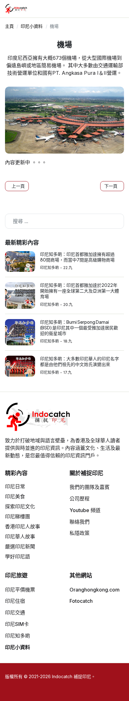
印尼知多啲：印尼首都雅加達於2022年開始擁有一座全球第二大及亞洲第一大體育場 (79, 290)
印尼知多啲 (49, 267)
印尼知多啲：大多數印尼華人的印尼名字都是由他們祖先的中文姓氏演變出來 (79, 361)
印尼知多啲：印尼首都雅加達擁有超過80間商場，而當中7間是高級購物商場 (77, 256)
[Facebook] (107, 11)
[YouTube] (91, 11)
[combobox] (64, 221)
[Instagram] (99, 11)
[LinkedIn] (115, 11)
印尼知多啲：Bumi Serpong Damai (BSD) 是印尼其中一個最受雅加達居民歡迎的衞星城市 (79, 327)
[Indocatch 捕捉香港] (16, 9)
